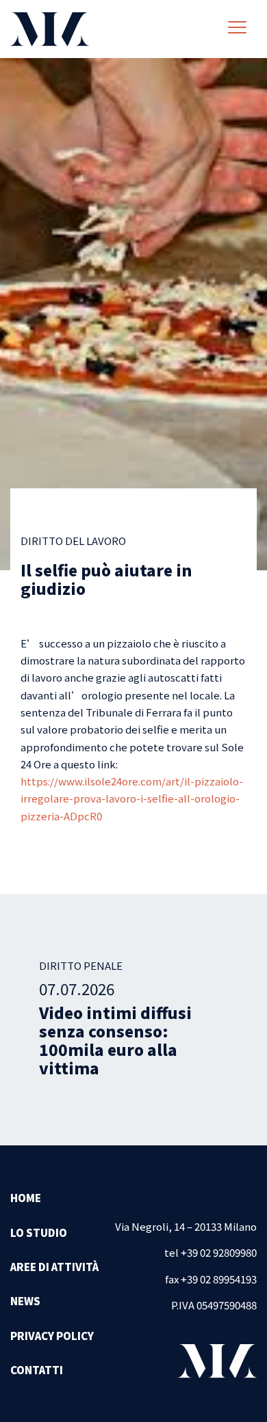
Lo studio (38, 1232)
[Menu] (237, 29)
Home (25, 1197)
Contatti (36, 1370)
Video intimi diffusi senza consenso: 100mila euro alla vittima (115, 1039)
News (25, 1301)
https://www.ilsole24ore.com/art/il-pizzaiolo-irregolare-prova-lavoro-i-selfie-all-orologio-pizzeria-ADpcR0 (132, 798)
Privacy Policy (52, 1335)
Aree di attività (54, 1266)
